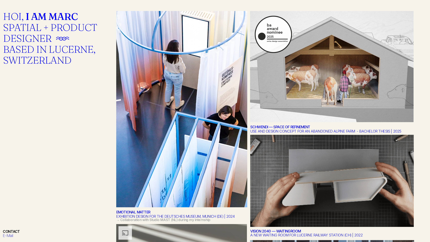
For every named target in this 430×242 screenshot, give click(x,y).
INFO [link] (7, 5)
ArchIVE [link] (22, 5)
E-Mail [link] (8, 235)
